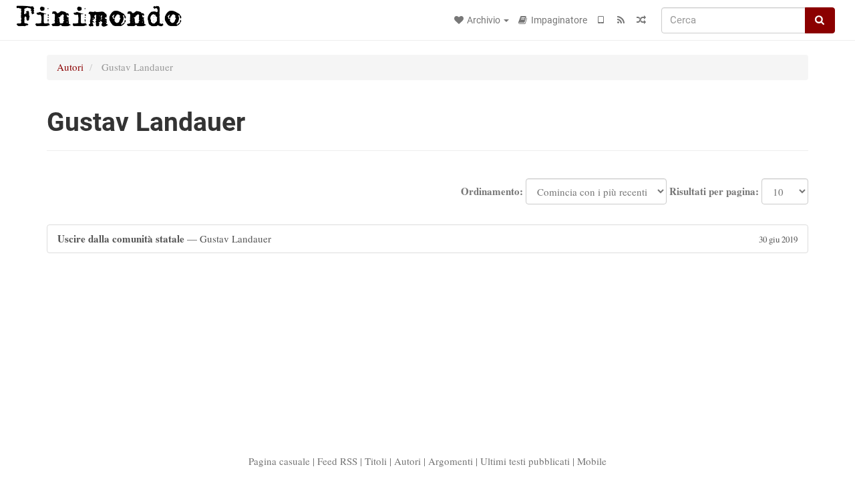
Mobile (592, 461)
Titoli (376, 461)
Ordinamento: (492, 191)
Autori (70, 66)
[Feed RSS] (621, 20)
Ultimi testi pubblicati (525, 461)
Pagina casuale (279, 461)
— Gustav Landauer (427, 238)
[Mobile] (601, 20)
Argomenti (450, 461)
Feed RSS (337, 461)
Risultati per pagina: (714, 191)
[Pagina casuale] (641, 20)
